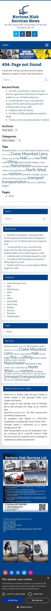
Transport (11, 313)
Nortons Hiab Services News (26, 18)
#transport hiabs (9, 150)
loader (28, 162)
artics (23, 151)
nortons (15, 173)
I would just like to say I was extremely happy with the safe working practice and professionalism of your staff (25, 103)
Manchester (20, 165)
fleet (17, 158)
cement (46, 151)
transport (36, 177)
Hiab (9, 286)
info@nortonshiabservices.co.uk (17, 519)
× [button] (48, 578)
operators (44, 175)
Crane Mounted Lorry (29, 153)
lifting (12, 161)
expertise (11, 159)
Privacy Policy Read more (29, 589)
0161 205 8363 (9, 521)
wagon (5, 185)
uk (28, 182)
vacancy (33, 183)
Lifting (9, 298)
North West (36, 169)
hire (44, 157)
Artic (18, 151)
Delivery (5, 159)
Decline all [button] (37, 600)
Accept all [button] (13, 600)
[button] (25, 607)
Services (10, 310)
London (42, 163)
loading (35, 162)
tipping (24, 178)
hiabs (37, 158)
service (11, 178)
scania (4, 178)
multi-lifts (18, 170)
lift (6, 162)
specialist (18, 178)
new (24, 171)
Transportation (13, 316)
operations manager (31, 174)
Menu (6, 45)
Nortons (10, 307)
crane (8, 154)
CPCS (4, 154)
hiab (23, 158)
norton (5, 174)
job (3, 163)
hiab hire (31, 159)
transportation (14, 181)
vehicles (41, 182)
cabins (40, 150)
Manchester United (40, 166)
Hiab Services (13, 289)
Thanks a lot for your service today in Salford (29, 120)
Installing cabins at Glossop (21, 110)
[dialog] (25, 593)
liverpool (21, 162)
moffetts (5, 171)
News (11, 196)
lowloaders (6, 166)
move (10, 171)
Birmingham (31, 150)
